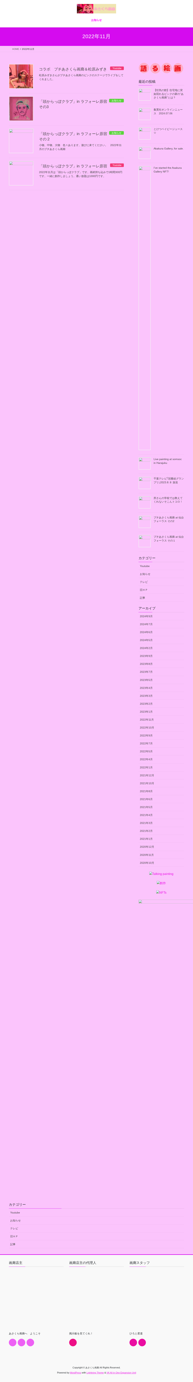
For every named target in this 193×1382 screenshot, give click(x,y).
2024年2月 (146, 648)
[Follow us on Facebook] (12, 1342)
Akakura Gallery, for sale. (169, 148)
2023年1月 (146, 711)
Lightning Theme (95, 1372)
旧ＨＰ (144, 589)
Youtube (145, 566)
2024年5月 (146, 640)
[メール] (21, 1342)
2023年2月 (146, 703)
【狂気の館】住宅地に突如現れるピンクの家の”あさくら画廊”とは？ (169, 94)
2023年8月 (146, 663)
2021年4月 (146, 815)
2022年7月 (146, 743)
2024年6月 (146, 632)
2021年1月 (146, 838)
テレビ (144, 581)
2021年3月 (146, 822)
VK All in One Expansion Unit (121, 1372)
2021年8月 (146, 791)
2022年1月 (146, 767)
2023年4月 (146, 687)
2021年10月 (147, 783)
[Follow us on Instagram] (30, 1342)
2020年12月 (147, 846)
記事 (142, 597)
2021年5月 (146, 807)
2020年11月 (147, 854)
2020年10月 (147, 862)
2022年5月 (146, 751)
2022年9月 (146, 735)
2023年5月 (146, 679)
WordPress (75, 1372)
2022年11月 (147, 719)
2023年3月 (146, 695)
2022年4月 (146, 759)
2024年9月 (146, 616)
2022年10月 (147, 727)
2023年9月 (146, 655)
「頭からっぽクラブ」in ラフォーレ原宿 (73, 166)
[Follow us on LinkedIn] (73, 1342)
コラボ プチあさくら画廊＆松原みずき (73, 69)
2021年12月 (147, 775)
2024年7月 (146, 624)
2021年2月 (146, 830)
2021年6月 (146, 799)
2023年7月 (146, 671)
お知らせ (145, 573)
